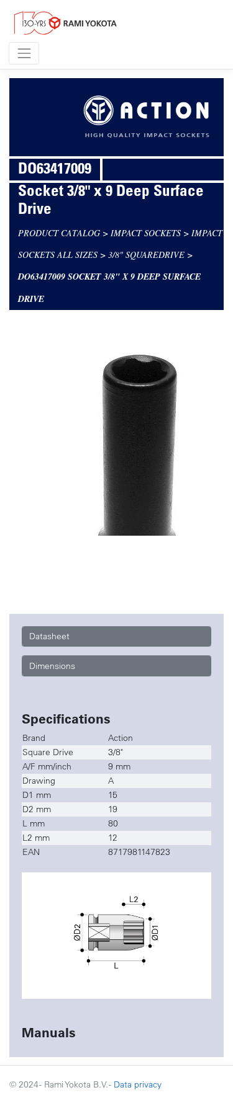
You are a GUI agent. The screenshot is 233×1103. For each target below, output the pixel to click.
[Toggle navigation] (24, 53)
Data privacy (138, 1084)
